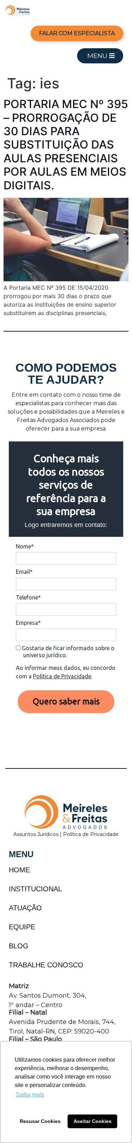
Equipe (22, 927)
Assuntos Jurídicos (36, 834)
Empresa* (28, 623)
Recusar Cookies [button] (40, 1121)
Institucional (35, 889)
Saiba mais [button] (30, 1095)
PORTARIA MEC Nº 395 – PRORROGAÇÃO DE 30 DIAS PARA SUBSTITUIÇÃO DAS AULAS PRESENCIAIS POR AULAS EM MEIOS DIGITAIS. (66, 144)
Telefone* (28, 597)
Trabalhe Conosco (46, 965)
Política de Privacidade (62, 676)
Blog (19, 946)
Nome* (25, 546)
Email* (24, 572)
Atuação (25, 908)
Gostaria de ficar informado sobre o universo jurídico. (67, 651)
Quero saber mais (66, 701)
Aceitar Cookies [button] (93, 1121)
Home (19, 870)
